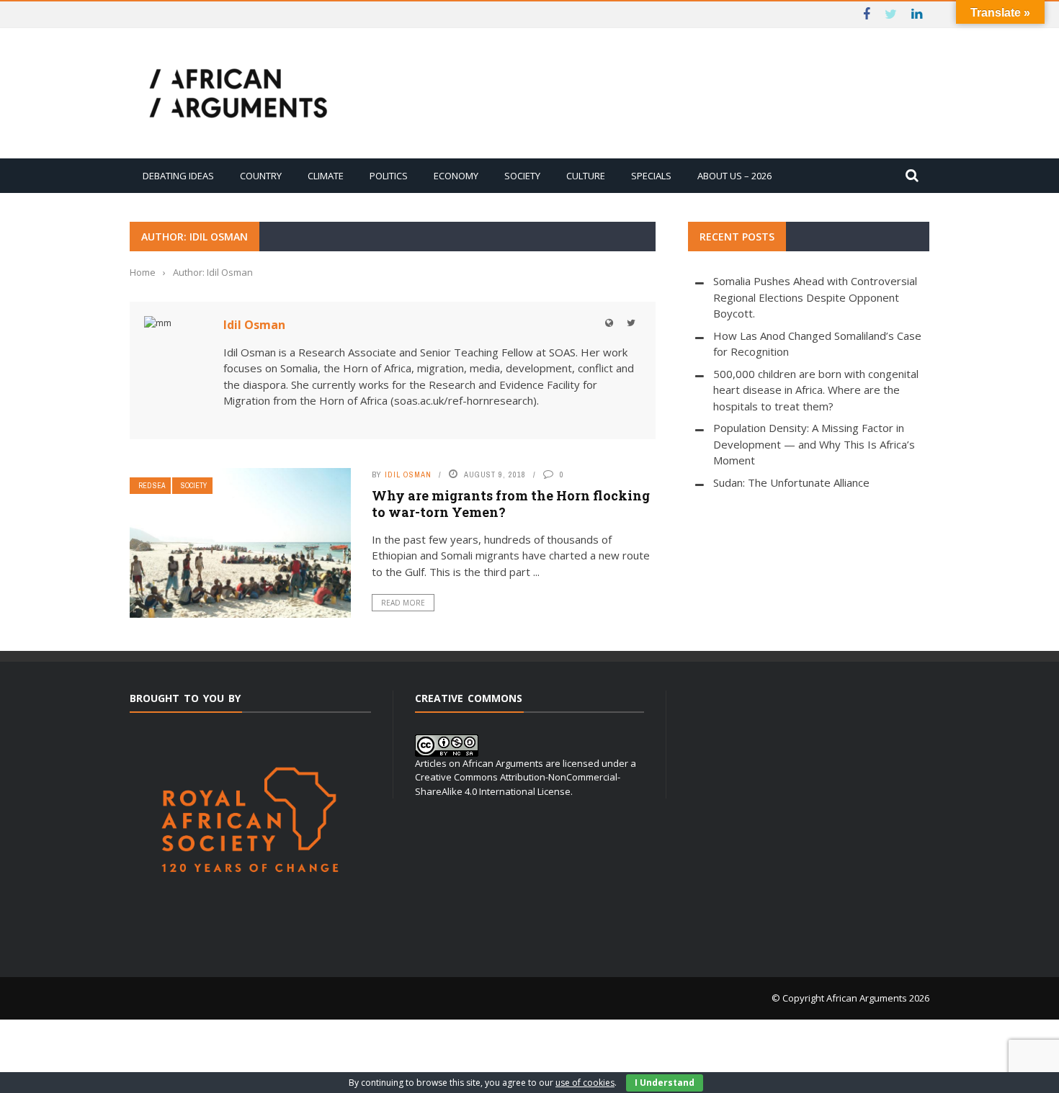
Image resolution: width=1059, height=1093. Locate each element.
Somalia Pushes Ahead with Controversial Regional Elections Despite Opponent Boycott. (815, 297)
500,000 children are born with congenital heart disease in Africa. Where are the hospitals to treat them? (816, 389)
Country (261, 175)
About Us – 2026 (734, 175)
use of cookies (585, 1082)
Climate (326, 175)
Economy (456, 175)
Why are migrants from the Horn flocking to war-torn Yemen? (511, 504)
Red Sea (151, 485)
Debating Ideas (178, 175)
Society (522, 175)
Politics (389, 175)
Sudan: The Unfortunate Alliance (791, 482)
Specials (651, 175)
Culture (585, 175)
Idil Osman (254, 325)
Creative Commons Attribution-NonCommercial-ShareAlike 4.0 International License (517, 784)
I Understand (664, 1082)
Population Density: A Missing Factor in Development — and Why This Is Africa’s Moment (814, 443)
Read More (403, 603)
